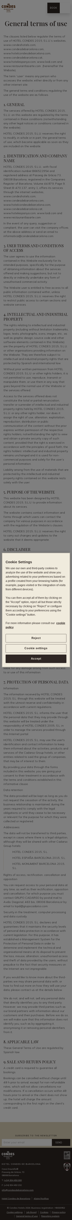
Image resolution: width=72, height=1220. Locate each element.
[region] (36, 609)
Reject (36, 638)
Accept (36, 658)
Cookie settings (35, 648)
